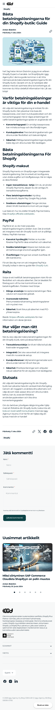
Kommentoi (8, 487)
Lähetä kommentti (14, 518)
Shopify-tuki (42, 265)
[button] (4, 4)
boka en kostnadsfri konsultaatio (18, 411)
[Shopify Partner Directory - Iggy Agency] (8, 635)
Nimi (5, 459)
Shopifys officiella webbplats (20, 214)
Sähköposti (8, 473)
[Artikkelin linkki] (27, 565)
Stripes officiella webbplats (22, 317)
